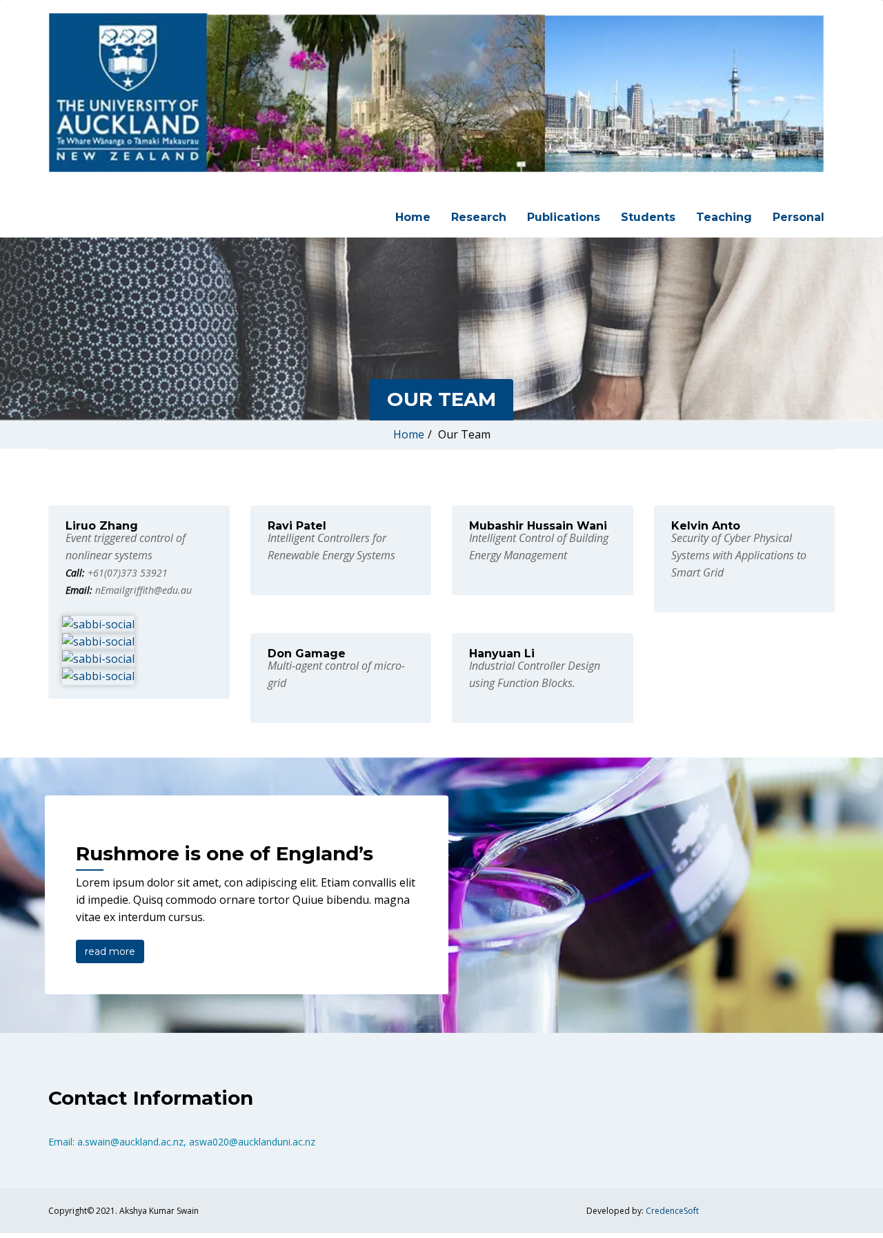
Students (648, 217)
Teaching (724, 217)
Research (478, 217)
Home (412, 217)
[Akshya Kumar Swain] (436, 93)
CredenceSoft (672, 1211)
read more (110, 951)
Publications (563, 217)
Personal (798, 217)
